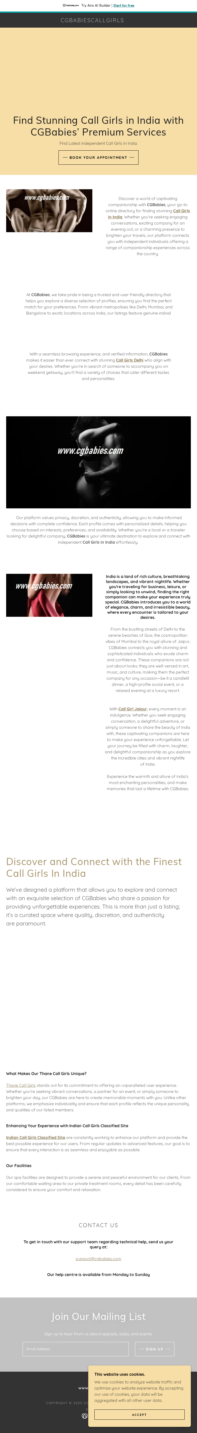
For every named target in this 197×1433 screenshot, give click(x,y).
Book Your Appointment (98, 157)
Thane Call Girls (21, 1085)
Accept (139, 1415)
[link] (92, 20)
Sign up (154, 1349)
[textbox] (76, 1349)
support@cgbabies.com (98, 1258)
